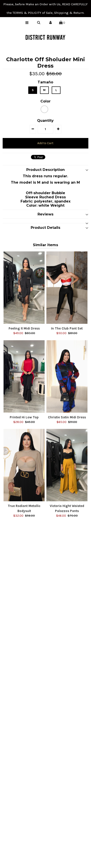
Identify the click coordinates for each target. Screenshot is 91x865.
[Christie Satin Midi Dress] (66, 376)
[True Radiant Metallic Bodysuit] (24, 465)
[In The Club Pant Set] (66, 287)
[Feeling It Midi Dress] (24, 287)
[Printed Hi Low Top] (24, 376)
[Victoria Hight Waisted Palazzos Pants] (66, 465)
